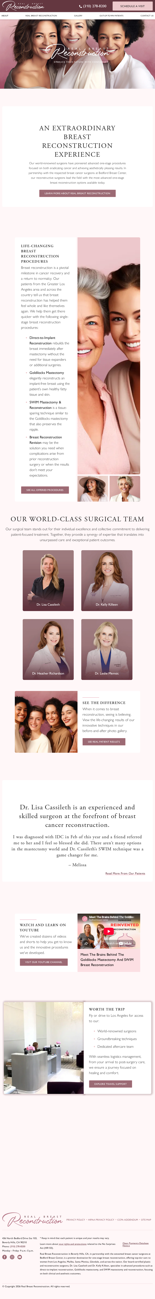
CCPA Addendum (127, 1219)
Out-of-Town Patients (111, 16)
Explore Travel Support (110, 1084)
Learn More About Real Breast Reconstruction (77, 193)
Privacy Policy (75, 1219)
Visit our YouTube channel (43, 962)
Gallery (78, 16)
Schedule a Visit (132, 6)
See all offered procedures (45, 490)
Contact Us (147, 16)
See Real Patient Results (104, 741)
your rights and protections (72, 1244)
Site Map (146, 1219)
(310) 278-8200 (17, 1246)
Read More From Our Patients (125, 873)
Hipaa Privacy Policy (101, 1219)
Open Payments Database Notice (136, 1244)
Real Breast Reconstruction (41, 16)
